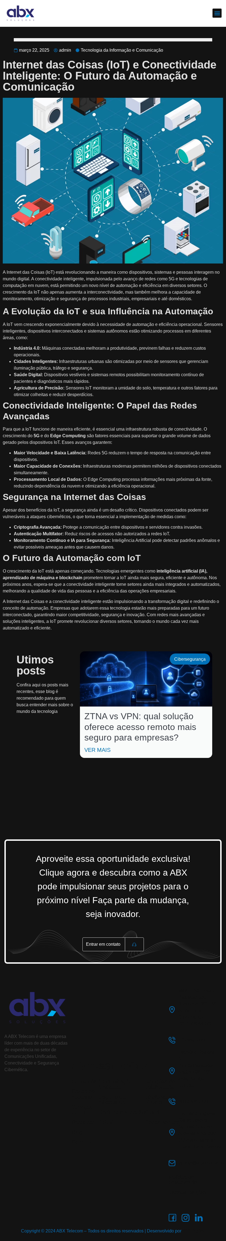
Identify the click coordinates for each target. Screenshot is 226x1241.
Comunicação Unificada (115, 1084)
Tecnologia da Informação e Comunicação (122, 50)
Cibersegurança (190, 659)
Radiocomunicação (122, 1112)
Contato (81, 1142)
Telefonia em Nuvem (160, 1099)
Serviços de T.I (82, 1109)
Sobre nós (84, 1081)
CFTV (106, 1122)
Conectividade (162, 1122)
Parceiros (83, 1122)
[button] (217, 13)
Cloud (152, 1112)
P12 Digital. (193, 1231)
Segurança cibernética (112, 1099)
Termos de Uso (187, 1192)
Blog (77, 1132)
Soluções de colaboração (160, 1084)
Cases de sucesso (83, 1094)
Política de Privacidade (183, 1179)
